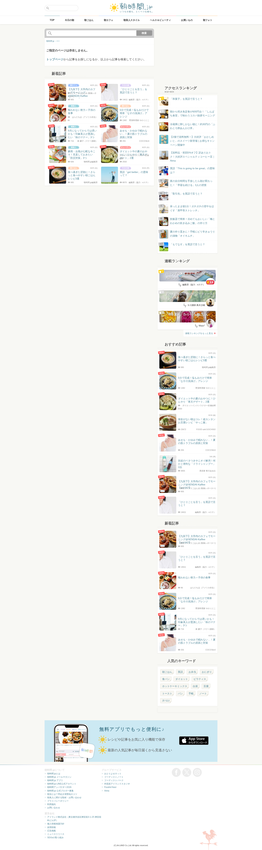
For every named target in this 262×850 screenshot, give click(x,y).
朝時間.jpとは (53, 773)
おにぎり (207, 671)
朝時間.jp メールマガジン (59, 777)
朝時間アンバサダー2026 (59, 787)
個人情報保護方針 (55, 824)
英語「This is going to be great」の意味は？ (192, 170)
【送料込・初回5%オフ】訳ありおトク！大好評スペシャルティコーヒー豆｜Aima (192, 156)
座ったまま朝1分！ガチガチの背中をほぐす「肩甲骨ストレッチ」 (192, 208)
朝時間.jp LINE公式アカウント (61, 784)
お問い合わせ (53, 807)
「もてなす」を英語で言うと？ (187, 244)
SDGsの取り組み (55, 837)
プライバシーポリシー (58, 801)
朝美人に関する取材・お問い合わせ (64, 797)
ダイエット (181, 679)
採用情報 (51, 827)
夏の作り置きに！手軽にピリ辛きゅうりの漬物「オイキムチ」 (192, 233)
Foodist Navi (110, 787)
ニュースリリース (55, 834)
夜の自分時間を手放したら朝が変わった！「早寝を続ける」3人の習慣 (191, 183)
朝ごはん (167, 671)
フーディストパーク (114, 780)
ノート (203, 693)
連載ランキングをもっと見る (199, 333)
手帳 (191, 693)
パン (180, 693)
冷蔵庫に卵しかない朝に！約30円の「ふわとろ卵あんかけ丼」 (192, 126)
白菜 (195, 686)
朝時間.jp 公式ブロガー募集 (60, 791)
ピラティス (200, 679)
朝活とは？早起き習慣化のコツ (62, 794)
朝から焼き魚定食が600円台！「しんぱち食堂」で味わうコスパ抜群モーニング (192, 113)
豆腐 (206, 686)
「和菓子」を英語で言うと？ (186, 98)
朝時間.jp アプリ (55, 780)
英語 (180, 671)
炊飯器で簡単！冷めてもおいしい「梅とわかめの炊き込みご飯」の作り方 (189, 221)
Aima (106, 791)
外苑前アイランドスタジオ (117, 784)
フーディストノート (114, 777)
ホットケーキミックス (174, 686)
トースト (167, 693)
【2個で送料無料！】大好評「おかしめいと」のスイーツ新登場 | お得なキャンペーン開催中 (192, 140)
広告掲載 (51, 830)
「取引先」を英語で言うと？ (186, 193)
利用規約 (51, 804)
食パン (166, 679)
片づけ (166, 700)
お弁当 (192, 671)
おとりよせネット (112, 773)
